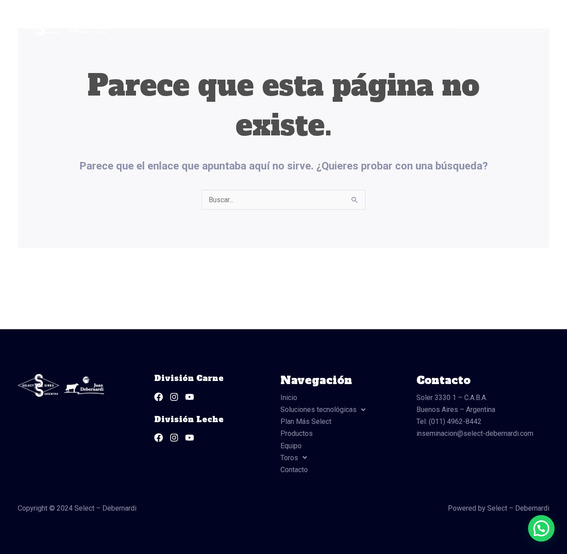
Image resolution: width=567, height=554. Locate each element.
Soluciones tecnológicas (190, 23)
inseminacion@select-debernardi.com (474, 433)
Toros (406, 23)
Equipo (372, 23)
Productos (331, 23)
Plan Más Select (276, 23)
